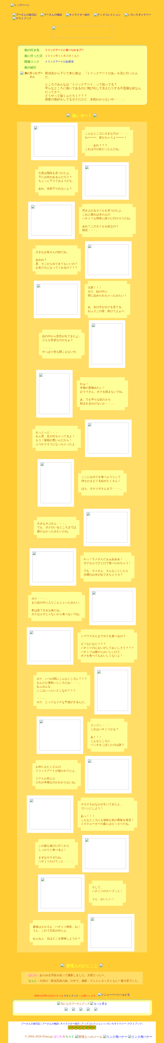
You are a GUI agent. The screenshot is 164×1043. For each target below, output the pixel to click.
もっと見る (100, 1003)
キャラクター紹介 (70, 1023)
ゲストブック (71, 996)
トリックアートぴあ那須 (59, 61)
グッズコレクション (92, 1023)
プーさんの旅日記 (30, 1023)
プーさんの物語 (50, 1023)
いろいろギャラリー (115, 1023)
